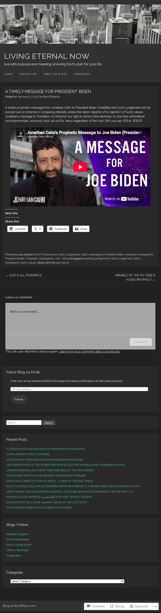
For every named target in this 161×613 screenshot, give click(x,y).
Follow (18, 399)
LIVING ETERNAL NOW (47, 56)
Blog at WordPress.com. (19, 606)
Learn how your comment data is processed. (89, 351)
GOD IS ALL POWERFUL (23, 275)
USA (64, 258)
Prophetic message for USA (43, 258)
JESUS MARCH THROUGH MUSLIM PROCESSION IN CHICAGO (44, 459)
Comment (140, 342)
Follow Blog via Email (23, 372)
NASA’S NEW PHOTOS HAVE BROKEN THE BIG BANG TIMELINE (46, 475)
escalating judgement (96, 258)
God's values (28, 262)
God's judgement (69, 254)
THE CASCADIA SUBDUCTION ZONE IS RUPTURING (38, 507)
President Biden (114, 254)
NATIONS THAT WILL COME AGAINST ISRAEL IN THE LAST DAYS (46, 502)
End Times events (47, 254)
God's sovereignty (92, 254)
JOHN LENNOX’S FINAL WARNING (28, 454)
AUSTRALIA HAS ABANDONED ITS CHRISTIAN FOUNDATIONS (45, 449)
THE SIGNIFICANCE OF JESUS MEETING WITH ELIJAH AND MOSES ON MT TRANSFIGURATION (65, 464)
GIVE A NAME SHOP (18, 544)
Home (8, 74)
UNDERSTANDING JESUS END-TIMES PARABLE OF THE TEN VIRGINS (50, 470)
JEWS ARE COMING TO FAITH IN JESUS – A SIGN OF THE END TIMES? (49, 481)
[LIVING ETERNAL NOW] (80, 24)
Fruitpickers (13, 555)
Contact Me (28, 74)
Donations (82, 74)
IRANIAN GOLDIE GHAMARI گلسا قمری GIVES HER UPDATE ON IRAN (49, 496)
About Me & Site (55, 74)
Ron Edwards (51, 96)
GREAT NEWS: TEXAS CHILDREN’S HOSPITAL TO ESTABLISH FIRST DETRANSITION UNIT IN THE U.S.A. (70, 491)
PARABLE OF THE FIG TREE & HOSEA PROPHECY (135, 277)
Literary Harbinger (17, 550)
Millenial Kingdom (17, 534)
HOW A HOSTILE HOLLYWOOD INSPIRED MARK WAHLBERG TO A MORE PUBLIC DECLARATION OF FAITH (73, 486)
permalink (62, 262)
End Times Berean (17, 539)
